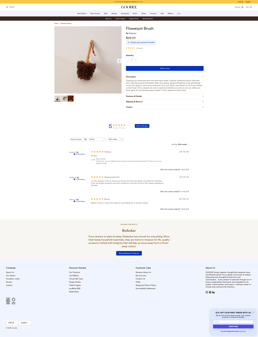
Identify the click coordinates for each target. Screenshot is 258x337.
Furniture (153, 13)
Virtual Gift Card (76, 279)
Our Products (74, 272)
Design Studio (75, 282)
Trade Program (75, 285)
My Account (141, 275)
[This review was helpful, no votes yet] (182, 169)
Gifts (105, 13)
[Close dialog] (253, 312)
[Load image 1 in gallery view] (88, 60)
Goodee (14, 328)
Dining (143, 13)
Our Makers (74, 275)
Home (56, 23)
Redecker (132, 33)
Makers (170, 13)
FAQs (138, 282)
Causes (129, 107)
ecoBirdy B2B (74, 288)
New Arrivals (95, 13)
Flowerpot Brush (65, 23)
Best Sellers (81, 13)
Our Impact (10, 275)
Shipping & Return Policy (146, 285)
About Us (10, 272)
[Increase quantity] (136, 59)
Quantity (130, 55)
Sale (179, 13)
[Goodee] (129, 7)
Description (131, 77)
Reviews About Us (143, 272)
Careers (9, 285)
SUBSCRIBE (233, 326)
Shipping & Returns (134, 102)
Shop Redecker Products (129, 253)
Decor (135, 13)
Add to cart (165, 68)
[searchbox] (76, 139)
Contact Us (140, 279)
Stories (9, 282)
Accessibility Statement (146, 288)
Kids (162, 13)
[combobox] (97, 139)
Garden (114, 13)
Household (125, 13)
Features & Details (134, 96)
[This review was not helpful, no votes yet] (186, 169)
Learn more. (242, 331)
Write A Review (142, 126)
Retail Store (74, 292)
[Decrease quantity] (128, 59)
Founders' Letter (13, 279)
